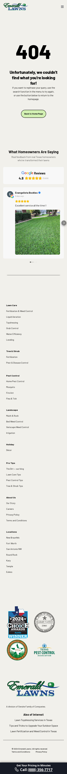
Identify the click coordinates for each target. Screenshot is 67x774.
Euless (9, 572)
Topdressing (12, 322)
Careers (10, 509)
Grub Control (12, 328)
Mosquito (10, 387)
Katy (8, 560)
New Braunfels (12, 537)
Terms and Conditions (16, 520)
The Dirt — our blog (15, 468)
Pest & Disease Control (17, 362)
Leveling (10, 339)
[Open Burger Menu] (62, 6)
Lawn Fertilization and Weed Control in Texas (33, 731)
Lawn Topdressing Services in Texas (33, 719)
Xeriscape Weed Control (17, 427)
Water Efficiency (14, 334)
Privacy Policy (12, 514)
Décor (9, 450)
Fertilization (11, 357)
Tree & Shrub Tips (14, 486)
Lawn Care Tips (13, 474)
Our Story (10, 503)
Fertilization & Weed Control (19, 311)
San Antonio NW (14, 549)
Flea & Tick (11, 398)
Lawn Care (11, 305)
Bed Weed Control (14, 421)
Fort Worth (11, 543)
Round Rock (11, 554)
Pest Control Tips (14, 480)
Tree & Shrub (13, 351)
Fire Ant (10, 392)
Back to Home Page (33, 113)
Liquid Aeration (13, 316)
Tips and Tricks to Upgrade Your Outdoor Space (33, 725)
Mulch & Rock (12, 415)
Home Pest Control (15, 381)
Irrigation (10, 433)
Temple (9, 566)
